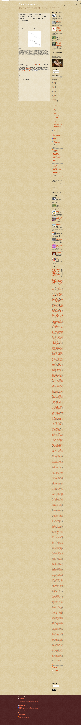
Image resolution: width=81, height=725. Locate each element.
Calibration (60, 387)
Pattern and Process (22, 714)
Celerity (58, 359)
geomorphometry (59, 310)
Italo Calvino (54, 548)
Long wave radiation (58, 413)
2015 (54, 95)
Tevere (57, 623)
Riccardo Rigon (54, 375)
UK (61, 629)
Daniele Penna (60, 360)
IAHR (54, 543)
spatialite (53, 659)
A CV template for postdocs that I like (58, 21)
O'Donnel (56, 576)
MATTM (58, 558)
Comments (54, 72)
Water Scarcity (56, 640)
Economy (61, 504)
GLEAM (58, 520)
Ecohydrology (54, 282)
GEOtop (54, 270)
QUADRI (58, 595)
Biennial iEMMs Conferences (55, 468)
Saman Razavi (54, 607)
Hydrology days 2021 (59, 541)
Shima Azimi (53, 376)
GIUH (54, 301)
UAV (59, 629)
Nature (57, 570)
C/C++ (54, 387)
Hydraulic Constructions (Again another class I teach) (59, 239)
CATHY (54, 338)
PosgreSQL (61, 590)
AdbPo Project (56, 293)
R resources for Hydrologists (58, 14)
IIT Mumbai (61, 543)
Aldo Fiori (53, 456)
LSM (62, 553)
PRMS (56, 579)
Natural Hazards (54, 570)
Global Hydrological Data (55, 344)
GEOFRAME (55, 268)
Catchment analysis (60, 358)
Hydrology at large (54, 541)
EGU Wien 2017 (58, 320)
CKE (57, 338)
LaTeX (53, 554)
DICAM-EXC (54, 487)
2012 (54, 99)
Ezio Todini (54, 510)
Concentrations (54, 390)
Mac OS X (60, 559)
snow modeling (60, 292)
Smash (56, 612)
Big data (60, 468)
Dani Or (56, 360)
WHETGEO (53, 297)
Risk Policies (58, 428)
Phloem (60, 586)
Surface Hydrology (56, 309)
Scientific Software (56, 429)
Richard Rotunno (61, 601)
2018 (54, 91)
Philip (57, 586)
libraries (53, 656)
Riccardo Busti (56, 601)
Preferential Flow (59, 425)
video (59, 272)
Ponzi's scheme (57, 590)
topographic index (55, 660)
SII (59, 336)
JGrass (57, 306)
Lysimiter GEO (54, 414)
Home (34, 103)
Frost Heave (60, 516)
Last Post (20, 703)
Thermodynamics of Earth (55, 379)
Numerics (53, 576)
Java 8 (53, 549)
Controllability (61, 482)
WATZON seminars (55, 326)
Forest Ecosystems (58, 398)
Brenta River (57, 472)
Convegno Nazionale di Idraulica (56, 483)
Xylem (60, 650)
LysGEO (62, 557)
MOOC (55, 559)
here (24, 64)
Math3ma (54, 160)
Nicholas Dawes (21, 712)
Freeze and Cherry (55, 516)
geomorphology (56, 290)
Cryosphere (61, 293)
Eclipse (61, 341)
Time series (61, 438)
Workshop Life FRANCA (55, 649)
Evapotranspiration (55, 275)
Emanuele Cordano (54, 396)
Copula (62, 483)
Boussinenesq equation (55, 471)
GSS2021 (56, 521)
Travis (59, 627)
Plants (56, 423)
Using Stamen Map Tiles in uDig (23, 710)
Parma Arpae (58, 422)
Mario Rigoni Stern (57, 562)
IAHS (56, 543)
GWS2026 (57, 522)
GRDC (53, 521)
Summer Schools (60, 308)
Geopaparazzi (59, 364)
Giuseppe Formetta (54, 365)
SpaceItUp (57, 352)
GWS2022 (53, 522)
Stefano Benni (53, 618)
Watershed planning (59, 644)
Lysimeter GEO (55, 558)
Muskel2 (56, 569)
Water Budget (61, 326)
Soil (56, 289)
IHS (58, 543)
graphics (57, 446)
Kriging (60, 347)
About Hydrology (55, 664)
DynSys (55, 500)
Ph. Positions (61, 584)
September (55, 104)
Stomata (53, 435)
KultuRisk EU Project (54, 553)
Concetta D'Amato (60, 297)
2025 (54, 82)
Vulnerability (53, 635)
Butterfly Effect (57, 473)
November (55, 101)
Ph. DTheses (57, 584)
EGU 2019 (54, 341)
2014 (54, 96)
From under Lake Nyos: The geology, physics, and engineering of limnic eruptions (57, 143)
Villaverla (59, 633)
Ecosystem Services (58, 395)
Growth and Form (60, 365)
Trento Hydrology (54, 440)
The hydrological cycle (57, 624)
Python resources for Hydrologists (59, 211)
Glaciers (60, 401)
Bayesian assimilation (55, 467)
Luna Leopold (58, 557)
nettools (56, 656)
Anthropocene (60, 460)
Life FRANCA (58, 323)
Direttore (60, 392)
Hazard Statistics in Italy (59, 402)
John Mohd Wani (55, 670)
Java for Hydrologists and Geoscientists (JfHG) (56, 150)
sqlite (60, 449)
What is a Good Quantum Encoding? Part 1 (56, 161)
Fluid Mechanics (61, 515)
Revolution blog (58, 600)
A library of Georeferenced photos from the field (57, 126)
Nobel (54, 573)
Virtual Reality (57, 634)
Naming (61, 569)
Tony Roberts (56, 627)
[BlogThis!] (34, 70)
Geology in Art (21, 716)
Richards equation (55, 602)
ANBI (62, 452)
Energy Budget (54, 342)
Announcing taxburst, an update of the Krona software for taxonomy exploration (57, 166)
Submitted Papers (56, 271)
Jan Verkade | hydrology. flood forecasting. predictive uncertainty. (28, 707)
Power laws (60, 591)
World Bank (60, 649)
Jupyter (58, 333)
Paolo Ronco (59, 580)
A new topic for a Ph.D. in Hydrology (59, 36)
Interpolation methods (55, 347)
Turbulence (59, 354)
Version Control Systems (55, 633)
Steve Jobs (61, 618)
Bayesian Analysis (61, 466)
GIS (56, 400)
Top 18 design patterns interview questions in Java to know (59, 245)
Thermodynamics (55, 353)
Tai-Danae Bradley (58, 622)
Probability (53, 336)
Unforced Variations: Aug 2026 (57, 146)
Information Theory (58, 407)
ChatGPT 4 (60, 478)
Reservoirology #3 (58, 252)
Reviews (55, 600)
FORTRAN (53, 511)
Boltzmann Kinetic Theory (59, 386)
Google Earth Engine (59, 526)
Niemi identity (60, 417)
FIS (61, 510)
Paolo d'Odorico (57, 581)
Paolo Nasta (55, 580)
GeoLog (54, 141)
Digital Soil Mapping (58, 494)
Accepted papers (54, 273)
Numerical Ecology (59, 575)
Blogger (45, 723)
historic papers (56, 655)
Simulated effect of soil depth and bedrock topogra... (58, 117)
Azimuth (54, 138)
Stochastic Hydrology (55, 619)
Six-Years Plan (58, 611)
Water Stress (60, 640)
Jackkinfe (61, 548)
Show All (62, 176)
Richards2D (53, 428)
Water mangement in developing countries (58, 643)
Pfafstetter (54, 584)
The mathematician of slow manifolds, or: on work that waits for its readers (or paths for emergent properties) (59, 44)
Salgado (56, 606)
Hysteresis (59, 542)
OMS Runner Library (60, 576)
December (55, 100)
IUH (57, 330)
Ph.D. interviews (55, 585)
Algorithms (56, 456)
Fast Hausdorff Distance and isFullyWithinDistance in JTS (26, 699)
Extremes (60, 363)
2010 (54, 130)
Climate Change (59, 287)
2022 (54, 86)
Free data (56, 300)
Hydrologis (53, 323)
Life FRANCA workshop (58, 369)
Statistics (61, 283)
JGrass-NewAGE (56, 269)
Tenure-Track (54, 337)
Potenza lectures (55, 591)
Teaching (61, 352)
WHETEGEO (57, 635)
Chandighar (56, 478)
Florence (57, 515)
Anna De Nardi (55, 460)
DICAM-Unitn (58, 487)
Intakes (53, 546)
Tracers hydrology (59, 439)
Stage (57, 433)
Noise (57, 573)
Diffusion (59, 493)
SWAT (62, 428)
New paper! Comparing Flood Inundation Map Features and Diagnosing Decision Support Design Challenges (57, 157)
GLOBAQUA (53, 364)
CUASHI (60, 338)
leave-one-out (60, 655)
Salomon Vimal (60, 606)
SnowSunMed (60, 613)
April (54, 110)
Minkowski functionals (55, 370)
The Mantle (54, 139)
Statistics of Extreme (59, 434)
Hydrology (57, 301)
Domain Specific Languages (56, 498)
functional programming (55, 654)
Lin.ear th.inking (21, 698)
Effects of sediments (59, 505)
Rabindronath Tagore (58, 596)
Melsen (58, 565)
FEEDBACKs (58, 510)
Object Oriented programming (59, 348)
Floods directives (58, 514)
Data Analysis (58, 489)
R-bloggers (54, 134)
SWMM (62, 336)
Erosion (54, 509)
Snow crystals (60, 612)
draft (35, 68)
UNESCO (53, 630)
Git (57, 401)
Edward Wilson (54, 505)
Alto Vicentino (54, 457)
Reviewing (57, 315)
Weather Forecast (57, 645)
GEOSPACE (61, 300)
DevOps (54, 492)
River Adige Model (57, 603)
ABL (56, 451)
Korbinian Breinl (60, 552)
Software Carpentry (59, 376)
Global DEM (53, 402)
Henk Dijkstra (53, 531)
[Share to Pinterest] (37, 70)
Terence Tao (53, 623)
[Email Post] (32, 70)
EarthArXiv (57, 504)
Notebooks (59, 574)
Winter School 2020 (55, 444)
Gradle (53, 527)
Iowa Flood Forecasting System (56, 408)
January (55, 114)
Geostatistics (53, 401)
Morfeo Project (56, 568)
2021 (54, 87)
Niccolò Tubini (61, 306)
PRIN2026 (53, 579)
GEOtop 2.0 (55, 277)
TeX (61, 622)
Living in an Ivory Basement (57, 164)
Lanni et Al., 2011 (29, 68)
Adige (53, 319)
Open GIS (61, 419)
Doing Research (57, 299)
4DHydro (61, 337)
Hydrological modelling (56, 274)
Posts (54, 685)
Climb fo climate (60, 479)
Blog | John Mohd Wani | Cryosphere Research (56, 173)
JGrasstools (54, 279)
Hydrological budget (59, 538)
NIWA (58, 569)
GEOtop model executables (55, 343)
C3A (56, 387)
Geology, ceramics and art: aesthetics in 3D (24, 717)
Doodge (56, 499)
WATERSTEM (61, 380)
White (61, 646)
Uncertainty (53, 355)
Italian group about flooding (59, 547)
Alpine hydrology (60, 456)
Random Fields (54, 597)
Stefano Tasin (57, 618)
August (55, 105)
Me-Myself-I (59, 288)
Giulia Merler (54, 525)
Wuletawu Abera (56, 650)
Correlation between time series (56, 484)
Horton (61, 533)
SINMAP (39, 64)
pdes (58, 656)
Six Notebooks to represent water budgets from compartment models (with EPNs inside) (59, 29)
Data (60, 290)
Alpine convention (55, 311)
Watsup (53, 645)
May (54, 109)
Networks (53, 371)
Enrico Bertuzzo (60, 396)
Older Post (48, 103)
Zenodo (54, 651)
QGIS (55, 595)
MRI (57, 559)
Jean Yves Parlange (57, 549)
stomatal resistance (54, 450)
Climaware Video (54, 479)
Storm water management (59, 435)
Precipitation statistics (54, 592)
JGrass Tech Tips (55, 168)
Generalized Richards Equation (57, 322)
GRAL (57, 258)
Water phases (54, 644)
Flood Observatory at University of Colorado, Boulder (58, 124)
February (55, 113)
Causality (54, 359)
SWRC (53, 606)
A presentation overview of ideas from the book (25, 715)
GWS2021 (60, 400)
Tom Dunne (54, 439)
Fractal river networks (59, 312)
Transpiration (54, 296)
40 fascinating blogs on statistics (57, 121)
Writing (53, 650)
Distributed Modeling (56, 276)
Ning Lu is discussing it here (30, 63)
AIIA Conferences (58, 452)
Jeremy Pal (61, 549)
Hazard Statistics (60, 530)
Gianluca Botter (58, 328)
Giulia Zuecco (58, 525)
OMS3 (60, 273)
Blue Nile (53, 358)
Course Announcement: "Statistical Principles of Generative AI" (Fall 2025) (28, 701)
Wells (59, 646)
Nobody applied (58, 371)
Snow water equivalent (54, 613)
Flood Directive (55, 397)
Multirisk (54, 569)
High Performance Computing (59, 531)
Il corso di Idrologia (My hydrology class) (59, 218)
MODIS (53, 559)
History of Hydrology (57, 533)
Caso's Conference (58, 477)
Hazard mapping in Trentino (57, 403)
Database (56, 392)
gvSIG (58, 337)
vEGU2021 (59, 660)
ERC (57, 341)
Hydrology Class (56, 294)
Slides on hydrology (59, 430)
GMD (61, 343)
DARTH (53, 288)
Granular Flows (58, 527)
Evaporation (59, 342)
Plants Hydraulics (55, 307)
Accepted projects (54, 384)
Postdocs (60, 423)
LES (60, 553)
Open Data (54, 349)
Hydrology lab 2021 (54, 542)
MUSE (53, 348)
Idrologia (60, 330)
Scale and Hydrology (58, 608)
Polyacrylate (53, 590)
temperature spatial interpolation (59, 659)
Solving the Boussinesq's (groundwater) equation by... (58, 119)
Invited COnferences (57, 546)
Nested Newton (54, 417)
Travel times (61, 289)
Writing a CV (58, 382)
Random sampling (59, 597)
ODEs (56, 419)
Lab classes (57, 554)
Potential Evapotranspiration (56, 424)
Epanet (57, 363)
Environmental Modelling (55, 321)
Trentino (62, 628)
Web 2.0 (57, 646)
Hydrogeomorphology (57, 366)
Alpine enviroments (58, 385)
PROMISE (59, 579)
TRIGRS (54, 622)
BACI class (53, 386)
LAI (58, 553)
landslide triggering (56, 327)
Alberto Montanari (55, 455)
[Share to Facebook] (36, 70)
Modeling (53, 289)
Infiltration (53, 407)
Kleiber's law (56, 552)
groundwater (61, 446)
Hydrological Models (54, 538)
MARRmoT (59, 414)
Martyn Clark (60, 563)
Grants (55, 527)
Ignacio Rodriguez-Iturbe (55, 368)
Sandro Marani (53, 608)
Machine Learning (56, 298)
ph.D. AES (60, 656)
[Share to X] (35, 70)
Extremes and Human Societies (59, 509)
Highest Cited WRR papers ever (58, 115)
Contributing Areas (57, 482)
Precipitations (54, 425)
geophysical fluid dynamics (59, 445)
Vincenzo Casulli (59, 355)
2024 (54, 83)
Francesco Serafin (56, 304)
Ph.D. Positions (59, 295)
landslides (55, 284)
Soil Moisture (55, 308)
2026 (54, 81)
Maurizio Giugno (57, 564)
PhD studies (59, 349)
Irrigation (61, 546)
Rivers (57, 336)
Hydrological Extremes (54, 536)
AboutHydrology (28, 4)
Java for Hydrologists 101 (56, 54)
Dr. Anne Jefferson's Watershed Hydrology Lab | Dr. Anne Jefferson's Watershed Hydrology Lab (57, 154)
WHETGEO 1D (55, 381)
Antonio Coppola (54, 461)
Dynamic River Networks (60, 500)
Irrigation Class (53, 547)
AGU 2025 (59, 451)
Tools (61, 379)
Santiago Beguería (22, 705)
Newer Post (20, 103)
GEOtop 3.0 (57, 305)
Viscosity (61, 634)
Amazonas (58, 457)
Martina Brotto (56, 563)
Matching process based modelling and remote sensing (59, 225)
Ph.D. (57, 283)
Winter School (59, 296)
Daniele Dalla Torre (57, 488)
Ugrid (55, 630)
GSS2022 (60, 521)
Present (59, 592)
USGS (57, 380)
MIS (61, 558)
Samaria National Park (59, 607)
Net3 (60, 370)
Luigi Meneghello (54, 557)
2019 (54, 90)
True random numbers (55, 629)
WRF (61, 635)
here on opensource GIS (32, 64)
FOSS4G (57, 511)
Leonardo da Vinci (57, 412)
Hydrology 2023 (59, 406)
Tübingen (53, 380)
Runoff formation (59, 375)
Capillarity (56, 476)
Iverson (58, 548)
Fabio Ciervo (60, 511)
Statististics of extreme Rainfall (58, 617)
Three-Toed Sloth (21, 700)
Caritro (59, 476)
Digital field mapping (59, 495)
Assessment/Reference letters (55, 462)
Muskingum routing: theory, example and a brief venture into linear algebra (28, 708)
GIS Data (61, 321)
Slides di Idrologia (59, 325)
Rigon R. (53, 183)
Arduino (60, 461)
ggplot (54, 446)
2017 (54, 92)
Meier (55, 565)
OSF (58, 419)
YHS (62, 650)
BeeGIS (61, 467)
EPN (62, 303)
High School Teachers (55, 532)
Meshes (61, 565)
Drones (58, 499)
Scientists (53, 272)
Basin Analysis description (55, 466)
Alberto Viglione (60, 455)
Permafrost (58, 286)
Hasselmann (55, 530)
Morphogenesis (61, 568)
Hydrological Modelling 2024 (58, 537)
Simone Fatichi (54, 611)
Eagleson (53, 395)
